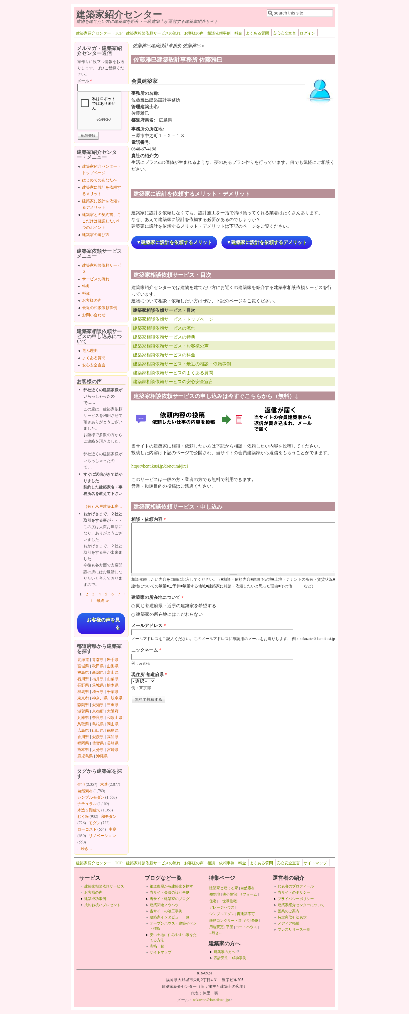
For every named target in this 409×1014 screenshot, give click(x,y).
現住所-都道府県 (149, 674)
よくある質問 (257, 33)
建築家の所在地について (157, 597)
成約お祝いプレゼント (102, 904)
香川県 (83, 736)
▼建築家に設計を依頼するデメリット (266, 242)
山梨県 (113, 678)
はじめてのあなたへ (99, 180)
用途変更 (216, 926)
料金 (238, 33)
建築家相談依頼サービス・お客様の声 (171, 346)
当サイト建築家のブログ (169, 898)
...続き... (84, 848)
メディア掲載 (288, 923)
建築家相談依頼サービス (104, 886)
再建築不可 (246, 913)
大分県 (98, 749)
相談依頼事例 (219, 33)
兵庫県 (83, 717)
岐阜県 (116, 698)
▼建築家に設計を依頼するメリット (174, 242)
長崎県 (113, 743)
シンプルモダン (91, 797)
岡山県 (113, 723)
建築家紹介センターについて (301, 904)
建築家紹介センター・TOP (99, 33)
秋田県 (98, 665)
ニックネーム (146, 649)
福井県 (98, 678)
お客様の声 (194, 33)
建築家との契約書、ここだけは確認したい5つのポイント (101, 221)
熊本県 (83, 749)
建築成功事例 (95, 898)
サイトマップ (315, 862)
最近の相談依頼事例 (99, 307)
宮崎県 (113, 749)
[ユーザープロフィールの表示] (320, 105)
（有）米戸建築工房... (102, 506)
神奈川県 (100, 698)
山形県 (113, 665)
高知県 (113, 736)
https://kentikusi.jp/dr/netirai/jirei (159, 466)
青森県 (98, 659)
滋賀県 (83, 711)
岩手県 (113, 659)
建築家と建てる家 (223, 887)
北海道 (83, 659)
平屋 (229, 926)
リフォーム (248, 894)
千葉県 (113, 691)
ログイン (307, 33)
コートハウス (246, 926)
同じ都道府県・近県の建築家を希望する (176, 605)
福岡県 (83, 743)
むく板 (83, 816)
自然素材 (85, 790)
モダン (94, 822)
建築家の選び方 (95, 234)
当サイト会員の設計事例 (169, 892)
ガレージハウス (222, 907)
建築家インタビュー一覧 (169, 917)
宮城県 (83, 665)
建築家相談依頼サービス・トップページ (173, 319)
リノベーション (102, 835)
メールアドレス (148, 625)
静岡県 (83, 704)
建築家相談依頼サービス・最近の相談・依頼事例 (182, 363)
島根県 (98, 723)
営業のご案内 (288, 910)
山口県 (98, 730)
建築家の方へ (226, 951)
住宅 (81, 784)
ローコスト (87, 829)
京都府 (98, 711)
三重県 (113, 704)
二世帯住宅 (228, 900)
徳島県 (113, 730)
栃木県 (113, 685)
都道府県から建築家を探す (171, 886)
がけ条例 (251, 920)
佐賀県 (98, 743)
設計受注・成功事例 (230, 957)
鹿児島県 (85, 755)
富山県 (113, 672)
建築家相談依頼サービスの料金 (164, 355)
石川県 (83, 678)
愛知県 (98, 704)
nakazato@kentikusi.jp (212, 999)
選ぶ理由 (90, 350)
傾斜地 (214, 894)
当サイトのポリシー (294, 892)
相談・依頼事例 (221, 862)
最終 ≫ (103, 600)
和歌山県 (114, 717)
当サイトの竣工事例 (166, 910)
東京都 (83, 698)
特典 (86, 286)
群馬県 (83, 691)
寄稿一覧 (157, 946)
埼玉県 (98, 691)
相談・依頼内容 (148, 519)
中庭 (113, 829)
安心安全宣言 (284, 33)
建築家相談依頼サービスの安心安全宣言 (173, 381)
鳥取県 (83, 723)
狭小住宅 (229, 894)
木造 (104, 784)
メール (84, 81)
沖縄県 (102, 755)
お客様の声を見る (103, 623)
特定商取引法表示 (292, 917)
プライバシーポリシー (296, 898)
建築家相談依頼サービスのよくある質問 (173, 372)
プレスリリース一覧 (294, 929)
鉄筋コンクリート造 (225, 920)
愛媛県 (98, 736)
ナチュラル (87, 803)
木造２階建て (89, 810)
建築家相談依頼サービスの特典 (164, 337)
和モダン (109, 816)
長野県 (83, 685)
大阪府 (113, 711)
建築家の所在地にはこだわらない (169, 614)
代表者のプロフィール (296, 886)
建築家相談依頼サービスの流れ (153, 33)
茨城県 (98, 685)
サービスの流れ (95, 278)
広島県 (83, 730)
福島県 (83, 672)
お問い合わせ (93, 314)
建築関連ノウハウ (164, 904)
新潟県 (98, 672)
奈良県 (98, 717)
